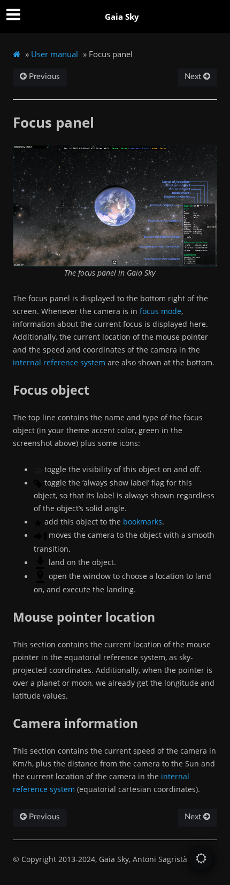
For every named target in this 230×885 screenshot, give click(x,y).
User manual (54, 54)
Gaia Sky (122, 16)
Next (194, 77)
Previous (43, 77)
